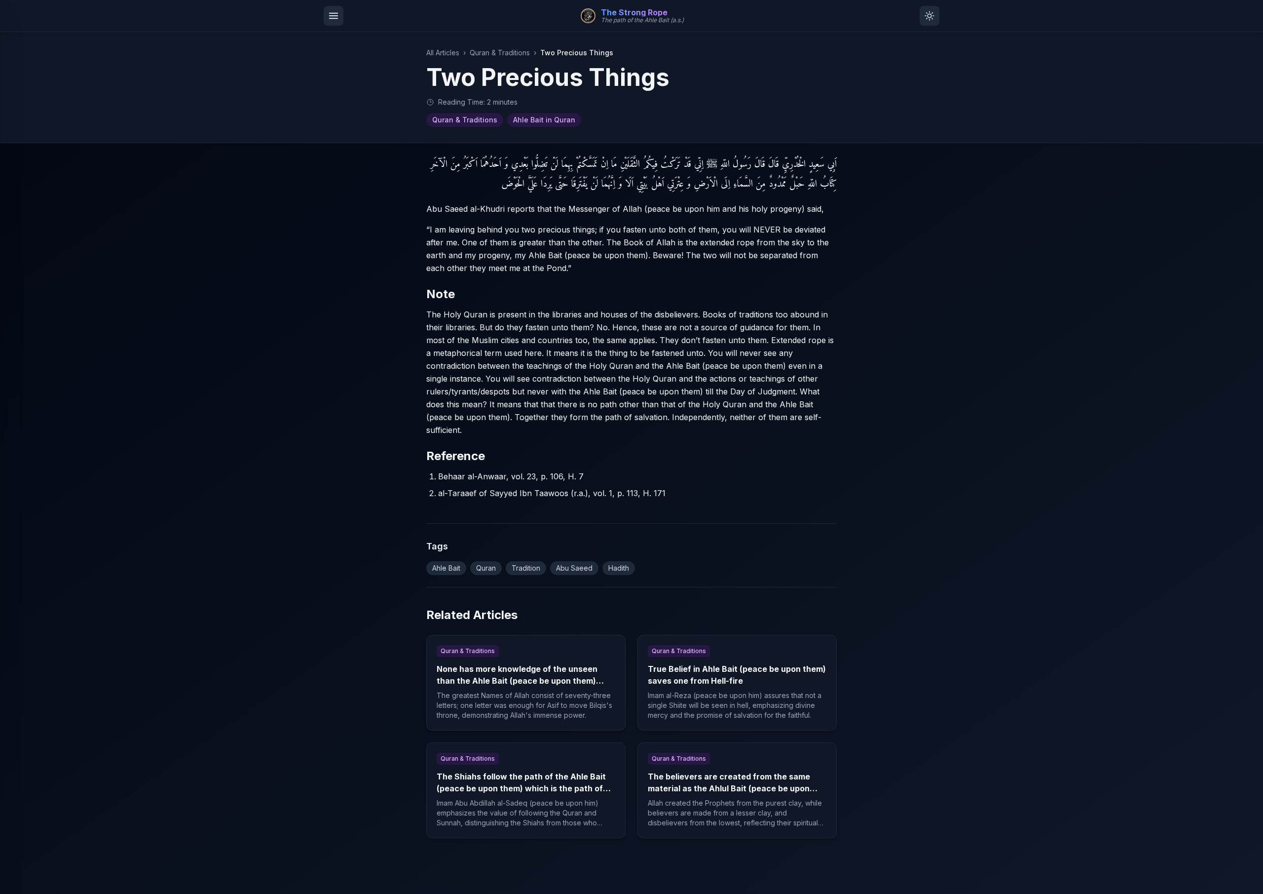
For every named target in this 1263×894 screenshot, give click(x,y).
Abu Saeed (574, 568)
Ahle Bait (446, 568)
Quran (486, 568)
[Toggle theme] (929, 16)
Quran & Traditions (500, 52)
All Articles (442, 52)
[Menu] (333, 16)
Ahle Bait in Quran (544, 120)
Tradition (526, 568)
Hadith (618, 568)
